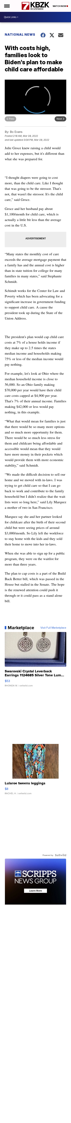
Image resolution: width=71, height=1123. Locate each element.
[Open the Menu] (6, 6)
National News (20, 34)
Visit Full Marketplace (53, 627)
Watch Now (59, 6)
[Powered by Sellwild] (60, 855)
